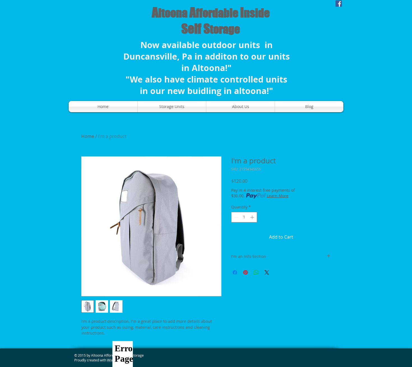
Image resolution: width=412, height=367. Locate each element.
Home (87, 136)
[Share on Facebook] (235, 272)
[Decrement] (235, 217)
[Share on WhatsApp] (256, 272)
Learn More (277, 195)
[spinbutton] (244, 217)
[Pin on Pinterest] (245, 272)
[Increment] (252, 217)
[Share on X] (266, 272)
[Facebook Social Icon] (338, 3)
